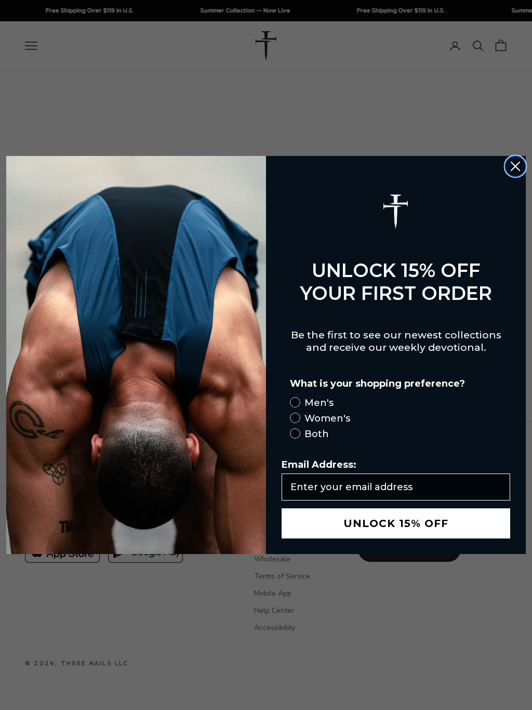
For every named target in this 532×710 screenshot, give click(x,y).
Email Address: (319, 464)
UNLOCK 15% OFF (395, 523)
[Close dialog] (515, 166)
